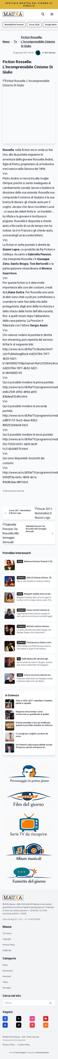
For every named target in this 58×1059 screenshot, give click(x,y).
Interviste (7, 976)
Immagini (7, 988)
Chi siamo (7, 933)
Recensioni (8, 971)
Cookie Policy (24, 1045)
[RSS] (45, 1025)
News (6, 41)
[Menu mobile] (51, 14)
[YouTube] (45, 1018)
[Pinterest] (32, 1025)
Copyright (7, 939)
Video (5, 982)
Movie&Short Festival (14, 25)
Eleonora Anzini (43, 1052)
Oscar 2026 (34, 25)
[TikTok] (18, 1025)
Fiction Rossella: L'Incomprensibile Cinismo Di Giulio (38, 42)
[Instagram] (32, 1018)
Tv (15, 41)
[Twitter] (18, 1018)
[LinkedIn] (5, 1025)
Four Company (20, 1052)
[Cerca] (42, 14)
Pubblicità (7, 950)
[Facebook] (5, 1018)
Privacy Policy (9, 945)
